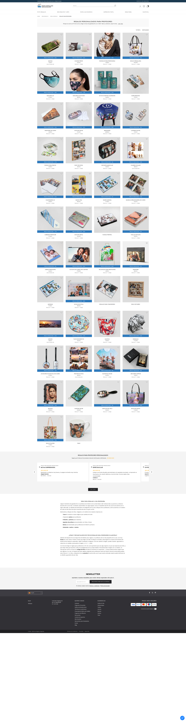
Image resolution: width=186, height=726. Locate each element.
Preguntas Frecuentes (80, 605)
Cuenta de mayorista (80, 617)
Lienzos (99, 609)
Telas (99, 615)
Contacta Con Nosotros (143, 1)
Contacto (77, 603)
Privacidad (81, 631)
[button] (34, 472)
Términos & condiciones (80, 609)
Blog (76, 625)
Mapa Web (87, 631)
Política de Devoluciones (81, 607)
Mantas (99, 611)
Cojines (99, 613)
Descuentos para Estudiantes (82, 621)
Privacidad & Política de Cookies (82, 611)
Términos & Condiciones (72, 631)
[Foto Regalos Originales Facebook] (149, 593)
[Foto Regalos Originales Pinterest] (155, 593)
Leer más (120, 23)
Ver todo (93, 489)
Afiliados (30, 603)
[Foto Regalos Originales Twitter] (152, 593)
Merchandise (78, 619)
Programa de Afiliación (80, 613)
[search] (115, 5)
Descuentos (77, 615)
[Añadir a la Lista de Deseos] (61, 34)
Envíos (76, 623)
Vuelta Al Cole (101, 603)
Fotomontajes (101, 605)
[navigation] (35, 593)
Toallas (99, 607)
